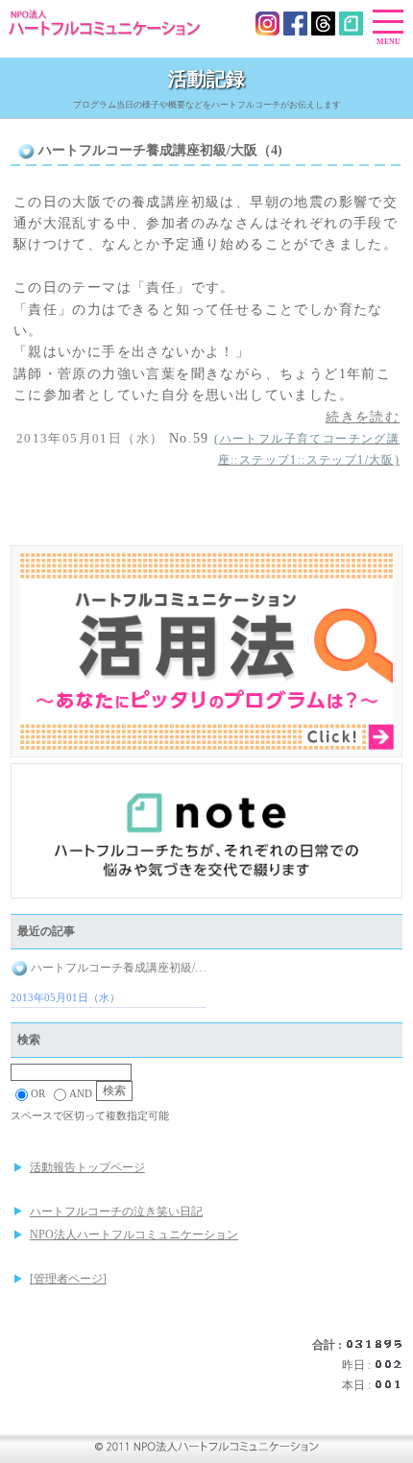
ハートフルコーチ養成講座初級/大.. (117, 967)
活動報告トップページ (87, 1167)
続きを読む (363, 417)
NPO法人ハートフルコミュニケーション (134, 1234)
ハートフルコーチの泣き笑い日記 (116, 1211)
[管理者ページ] (68, 1278)
